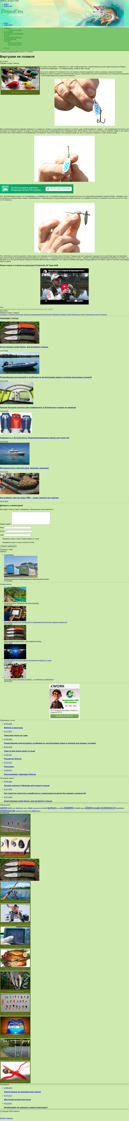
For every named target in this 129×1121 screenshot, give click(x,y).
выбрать (52, 807)
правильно (120, 808)
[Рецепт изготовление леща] (15, 970)
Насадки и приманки (13, 34)
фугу (38, 811)
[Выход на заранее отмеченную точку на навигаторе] (15, 948)
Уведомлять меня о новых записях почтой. (18, 542)
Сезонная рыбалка (13, 37)
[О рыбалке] (12, 20)
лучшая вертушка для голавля (41, 309)
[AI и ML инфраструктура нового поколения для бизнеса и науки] (15, 658)
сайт (29, 811)
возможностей (37, 808)
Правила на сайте (15, 30)
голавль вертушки (23, 309)
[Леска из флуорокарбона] (15, 1038)
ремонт (25, 811)
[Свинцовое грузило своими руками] (15, 858)
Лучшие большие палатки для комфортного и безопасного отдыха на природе (38, 407)
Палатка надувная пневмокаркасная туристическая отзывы (26, 579)
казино (68, 807)
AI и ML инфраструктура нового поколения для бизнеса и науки (27, 660)
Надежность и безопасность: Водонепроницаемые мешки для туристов (34, 438)
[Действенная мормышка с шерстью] (15, 1083)
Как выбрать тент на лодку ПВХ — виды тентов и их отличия (29, 498)
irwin (14, 808)
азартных (19, 808)
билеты (25, 808)
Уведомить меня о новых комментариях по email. (20, 539)
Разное (7, 41)
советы (34, 811)
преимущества (7, 810)
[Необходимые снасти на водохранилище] (15, 903)
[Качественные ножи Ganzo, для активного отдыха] (19, 343)
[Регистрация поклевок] (15, 1060)
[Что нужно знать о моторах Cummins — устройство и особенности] (15, 678)
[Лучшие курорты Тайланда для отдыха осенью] (15, 601)
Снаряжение (10, 39)
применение (19, 811)
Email (2, 531)
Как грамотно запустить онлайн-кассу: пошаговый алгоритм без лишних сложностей (35, 622)
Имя (2, 527)
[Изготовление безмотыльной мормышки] (15, 1015)
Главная (3, 52)
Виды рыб (8, 32)
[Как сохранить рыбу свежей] (15, 993)
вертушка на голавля (8, 309)
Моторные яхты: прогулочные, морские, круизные (24, 468)
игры (62, 808)
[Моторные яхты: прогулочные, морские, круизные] (15, 464)
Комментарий (5, 524)
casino (3, 807)
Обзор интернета (14, 44)
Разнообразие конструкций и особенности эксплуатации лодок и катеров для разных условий (46, 377)
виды (30, 808)
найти (82, 808)
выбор (44, 808)
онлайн (96, 808)
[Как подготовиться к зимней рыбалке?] (15, 925)
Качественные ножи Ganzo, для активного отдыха (24, 347)
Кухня (6, 35)
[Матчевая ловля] (15, 835)
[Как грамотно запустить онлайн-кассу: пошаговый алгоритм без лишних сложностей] (15, 620)
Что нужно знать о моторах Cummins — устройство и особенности (29, 679)
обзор (88, 807)
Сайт (2, 535)
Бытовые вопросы (15, 43)
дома (58, 808)
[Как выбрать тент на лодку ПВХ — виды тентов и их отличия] (19, 494)
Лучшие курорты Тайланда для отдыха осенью (21, 603)
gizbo (10, 808)
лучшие (77, 808)
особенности (108, 807)
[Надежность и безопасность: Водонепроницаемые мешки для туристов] (16, 434)
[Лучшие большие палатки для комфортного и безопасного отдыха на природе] (16, 403)
